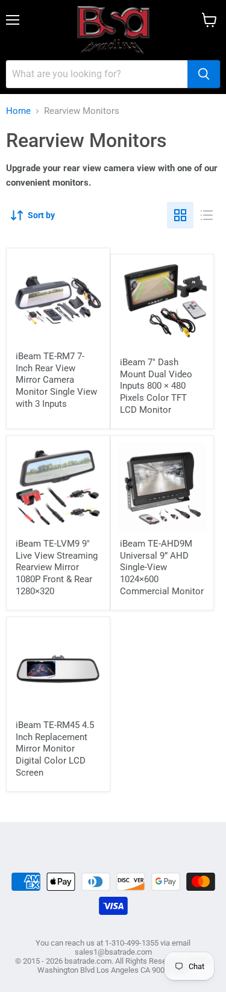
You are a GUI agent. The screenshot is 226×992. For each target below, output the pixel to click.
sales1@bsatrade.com (113, 951)
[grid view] (180, 215)
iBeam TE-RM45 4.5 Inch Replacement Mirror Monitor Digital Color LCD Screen (55, 749)
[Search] (203, 74)
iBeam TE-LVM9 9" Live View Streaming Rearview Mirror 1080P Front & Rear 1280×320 (57, 567)
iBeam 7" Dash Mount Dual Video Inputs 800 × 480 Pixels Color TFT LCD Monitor (156, 386)
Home (18, 111)
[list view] (206, 215)
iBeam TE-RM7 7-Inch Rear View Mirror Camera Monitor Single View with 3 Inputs (56, 380)
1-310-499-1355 (132, 942)
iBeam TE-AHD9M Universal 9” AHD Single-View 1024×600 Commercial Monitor (162, 567)
